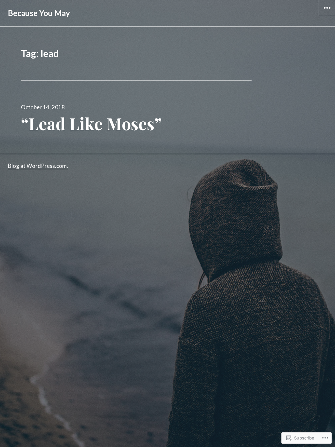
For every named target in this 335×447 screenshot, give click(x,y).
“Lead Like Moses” (91, 123)
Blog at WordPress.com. (38, 165)
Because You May (39, 13)
